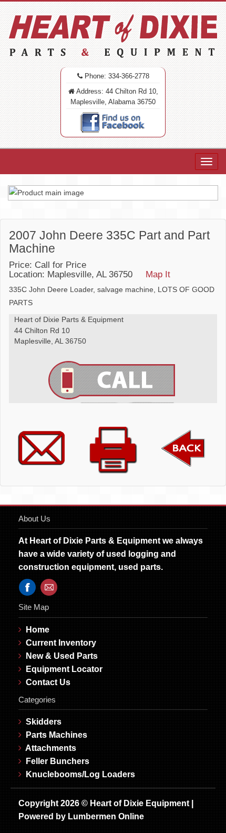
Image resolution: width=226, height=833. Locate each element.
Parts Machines (56, 734)
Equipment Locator (64, 669)
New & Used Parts (62, 655)
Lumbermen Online (106, 816)
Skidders (43, 721)
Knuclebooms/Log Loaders (80, 774)
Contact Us (48, 682)
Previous (21, 192)
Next (205, 192)
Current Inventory (61, 642)
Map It (158, 274)
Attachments (50, 748)
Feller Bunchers (57, 761)
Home (37, 629)
